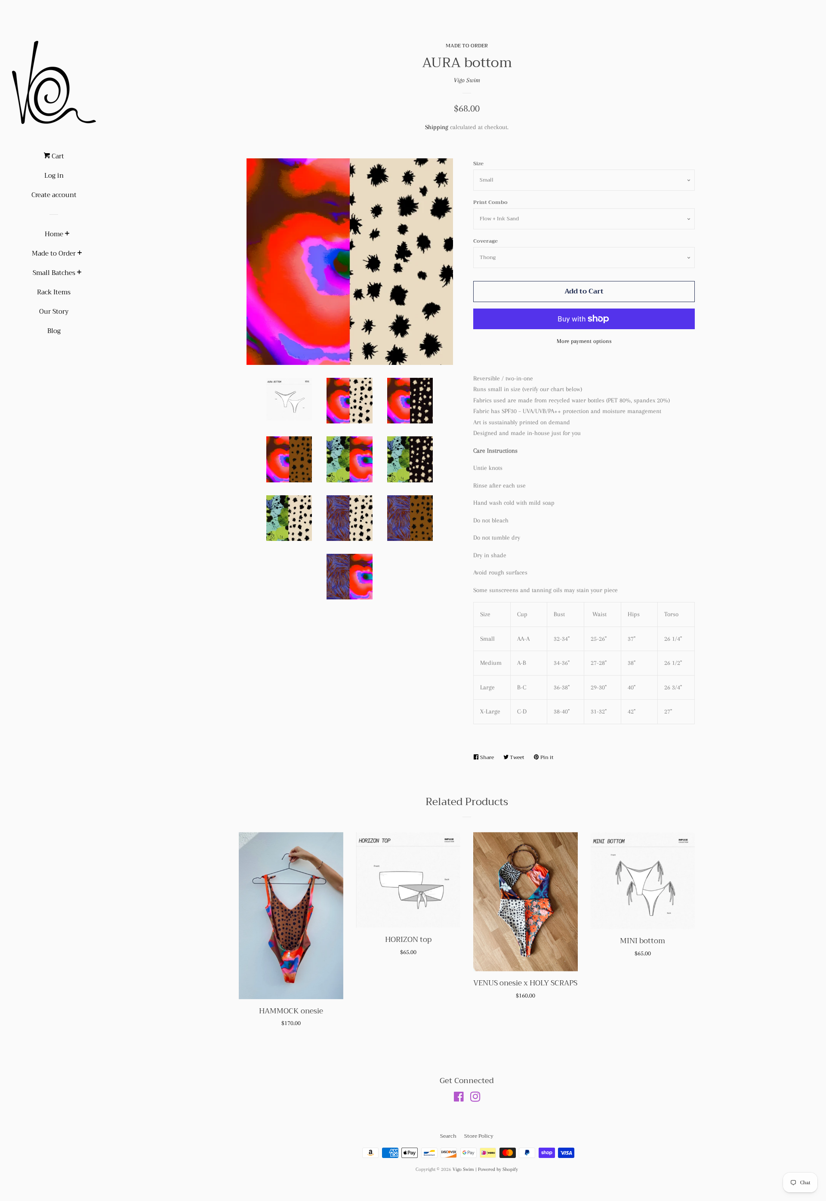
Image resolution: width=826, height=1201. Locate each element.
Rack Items (54, 292)
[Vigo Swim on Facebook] (458, 1098)
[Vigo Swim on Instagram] (475, 1098)
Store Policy (478, 1136)
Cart (57, 156)
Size (478, 163)
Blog (54, 331)
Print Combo (490, 202)
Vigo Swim (467, 80)
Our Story (53, 311)
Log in (54, 175)
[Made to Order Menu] (80, 253)
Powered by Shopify (498, 1169)
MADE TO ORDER (467, 45)
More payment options (584, 341)
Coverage (485, 241)
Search (448, 1136)
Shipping (436, 126)
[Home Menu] (67, 234)
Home (54, 234)
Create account (54, 195)
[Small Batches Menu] (79, 273)
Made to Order (54, 253)
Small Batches (54, 272)
